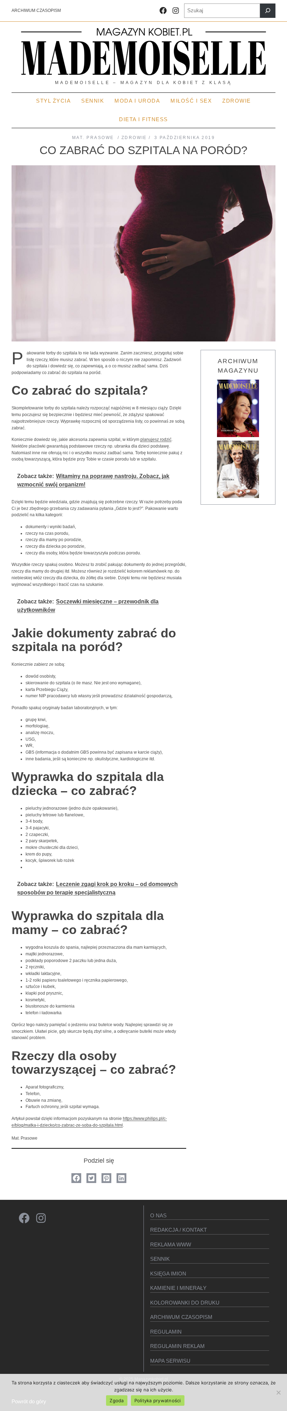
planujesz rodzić (156, 439)
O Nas (158, 1215)
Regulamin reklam (177, 1346)
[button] (76, 1178)
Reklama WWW (170, 1244)
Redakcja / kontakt (178, 1230)
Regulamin (166, 1332)
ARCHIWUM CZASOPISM (36, 10)
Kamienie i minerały (178, 1288)
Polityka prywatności (157, 1400)
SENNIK (160, 1259)
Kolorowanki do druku (184, 1303)
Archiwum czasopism (181, 1317)
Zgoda (117, 1400)
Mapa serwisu (170, 1361)
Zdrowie (134, 137)
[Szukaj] (267, 11)
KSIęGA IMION (168, 1274)
